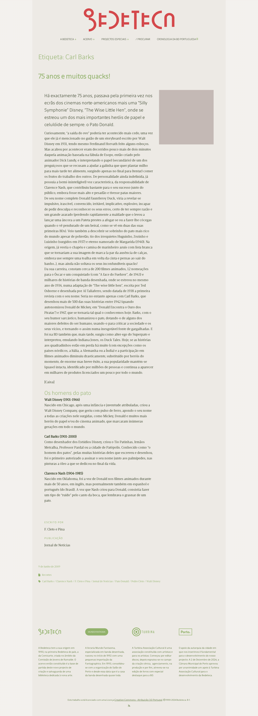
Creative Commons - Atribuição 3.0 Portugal (138, 699)
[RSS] (129, 706)
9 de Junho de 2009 (49, 566)
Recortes (47, 575)
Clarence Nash (64, 581)
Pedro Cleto (137, 581)
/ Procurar (143, 39)
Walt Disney (153, 581)
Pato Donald (122, 581)
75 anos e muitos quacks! (74, 76)
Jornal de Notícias (103, 581)
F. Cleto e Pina (82, 581)
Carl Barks (48, 581)
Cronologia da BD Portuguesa (176, 39)
